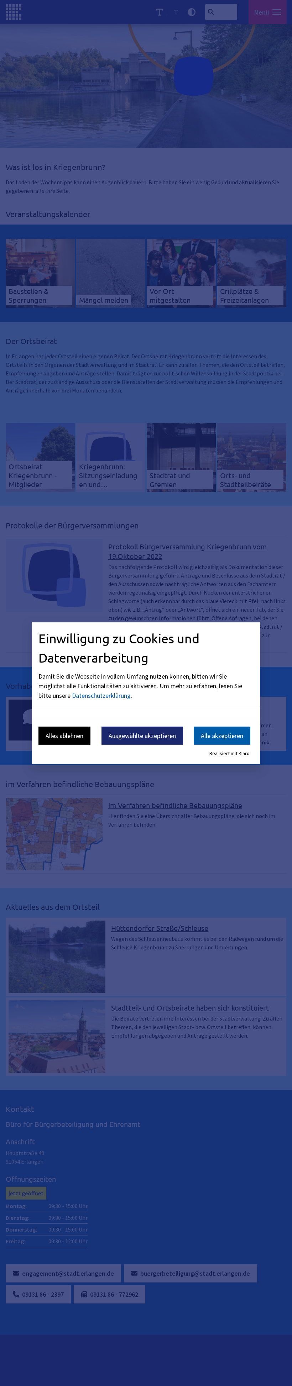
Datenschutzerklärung (101, 695)
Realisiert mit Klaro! (230, 753)
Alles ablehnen (64, 736)
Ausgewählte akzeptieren (142, 736)
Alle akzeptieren (222, 736)
